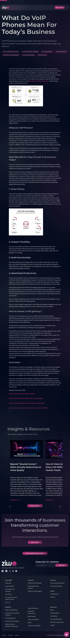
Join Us (7, 602)
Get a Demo (60, 7)
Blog (51, 610)
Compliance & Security (10, 590)
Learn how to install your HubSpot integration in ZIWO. (28, 408)
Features (8, 583)
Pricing (52, 597)
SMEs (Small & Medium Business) (11, 625)
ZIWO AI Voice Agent (35, 591)
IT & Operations (10, 618)
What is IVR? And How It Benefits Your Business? (26, 398)
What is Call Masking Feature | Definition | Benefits (27, 403)
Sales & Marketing (11, 610)
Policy (17, 635)
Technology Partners (57, 583)
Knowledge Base (56, 619)
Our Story (8, 594)
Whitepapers (54, 613)
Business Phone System (33, 587)
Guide (52, 625)
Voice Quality (9, 586)
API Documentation (57, 622)
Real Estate (32, 616)
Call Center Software (35, 583)
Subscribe (62, 565)
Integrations (54, 594)
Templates (53, 616)
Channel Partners (56, 586)
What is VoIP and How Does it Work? (22, 393)
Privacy (10, 635)
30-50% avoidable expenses (39, 81)
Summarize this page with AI (35, 553)
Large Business (33, 608)
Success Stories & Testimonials (11, 598)
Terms (4, 635)
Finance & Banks (33, 619)
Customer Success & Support (12, 614)
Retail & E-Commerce (31, 612)
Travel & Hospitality (34, 625)
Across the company (12, 621)
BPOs (30, 622)
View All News (35, 506)
